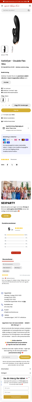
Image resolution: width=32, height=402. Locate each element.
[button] (16, 235)
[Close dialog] (29, 377)
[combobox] (16, 10)
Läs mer (6, 82)
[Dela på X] (12, 165)
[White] (8, 100)
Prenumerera (15, 397)
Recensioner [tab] (8, 259)
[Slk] (29, 10)
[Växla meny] (2, 6)
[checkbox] (6, 271)
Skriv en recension (16, 252)
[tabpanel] (16, 276)
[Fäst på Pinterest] (17, 165)
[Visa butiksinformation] (28, 128)
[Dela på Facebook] (7, 165)
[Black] (3, 100)
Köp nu (16, 110)
